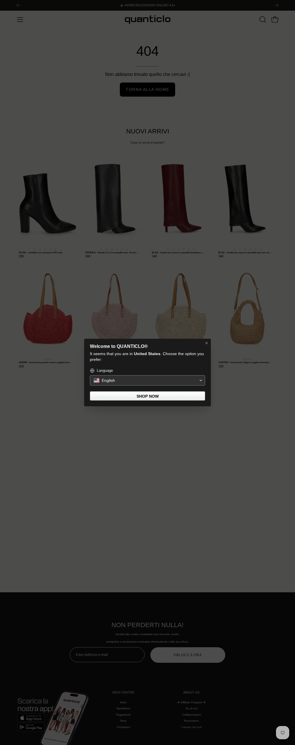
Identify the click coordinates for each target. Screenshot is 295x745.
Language (105, 370)
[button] (147, 380)
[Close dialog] (206, 343)
